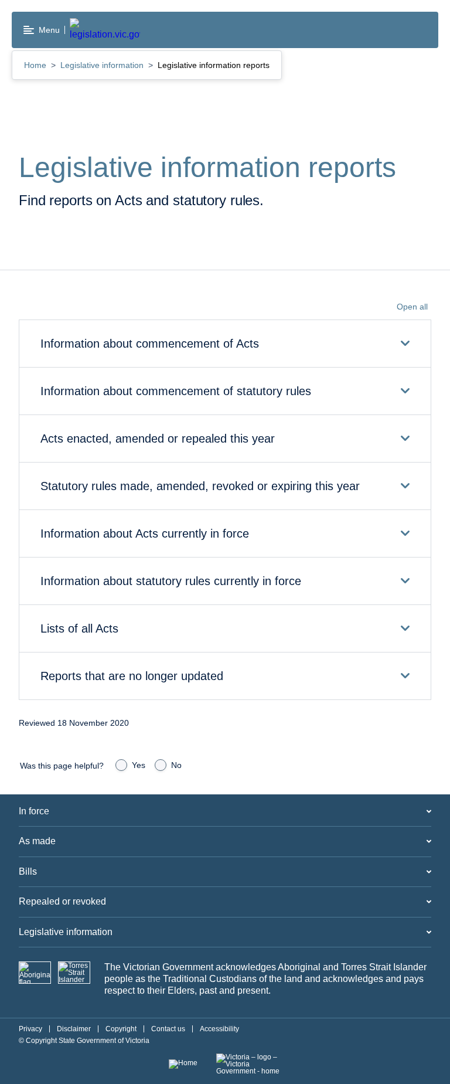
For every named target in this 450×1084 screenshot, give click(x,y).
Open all (412, 306)
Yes (138, 765)
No (176, 765)
